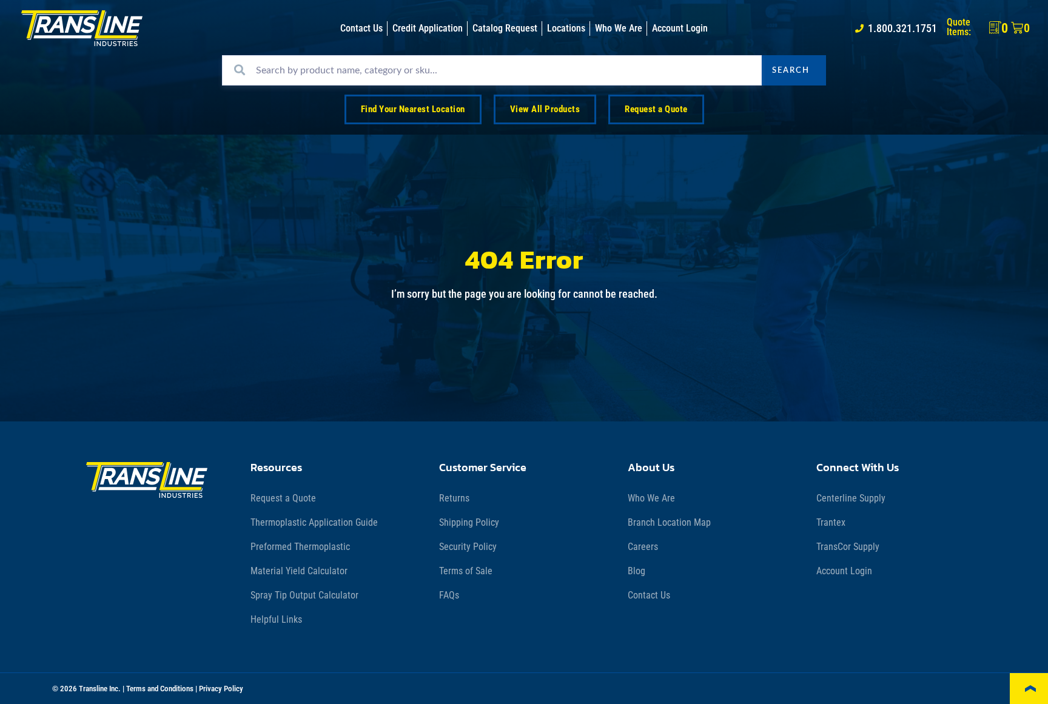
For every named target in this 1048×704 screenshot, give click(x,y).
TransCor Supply (847, 546)
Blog (636, 571)
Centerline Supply (850, 498)
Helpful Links (276, 619)
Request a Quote (283, 498)
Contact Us (649, 595)
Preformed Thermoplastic (300, 546)
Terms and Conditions (159, 688)
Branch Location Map (669, 522)
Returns (454, 498)
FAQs (449, 595)
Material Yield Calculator (299, 571)
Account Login (844, 571)
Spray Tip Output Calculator (304, 595)
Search (791, 70)
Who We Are (651, 498)
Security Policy (468, 546)
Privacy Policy (221, 688)
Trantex (830, 522)
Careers (643, 546)
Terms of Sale (465, 571)
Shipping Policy (469, 522)
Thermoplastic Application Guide (314, 522)
